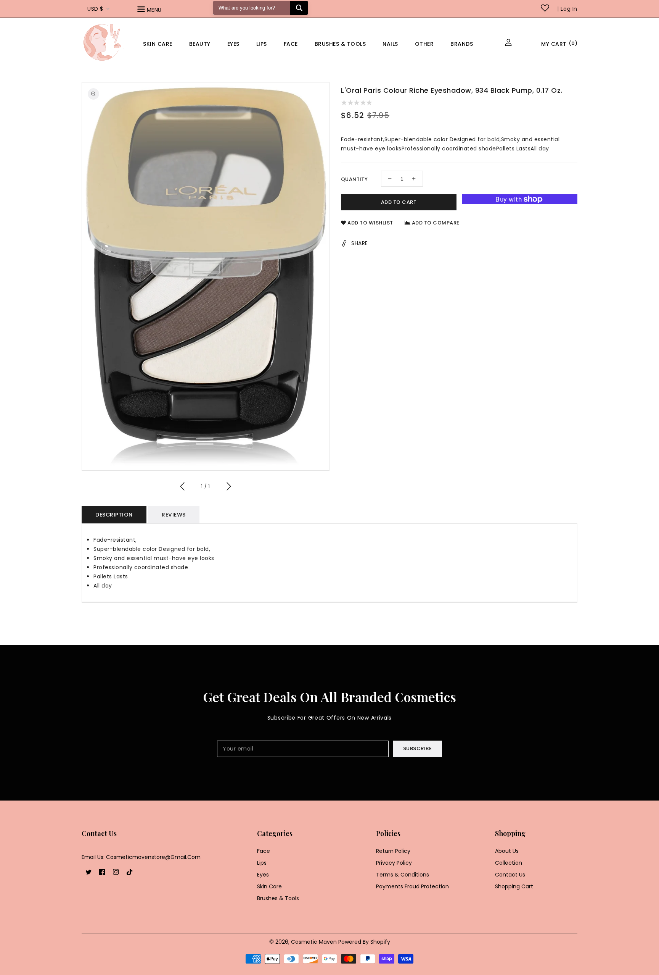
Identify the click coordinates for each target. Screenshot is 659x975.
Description (114, 514)
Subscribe (417, 748)
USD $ (95, 9)
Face (291, 44)
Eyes (233, 44)
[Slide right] (228, 487)
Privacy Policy (394, 863)
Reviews (174, 514)
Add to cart (399, 202)
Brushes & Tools (278, 898)
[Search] (299, 8)
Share (359, 243)
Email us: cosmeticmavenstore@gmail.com (141, 857)
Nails (390, 44)
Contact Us (510, 874)
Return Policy (393, 851)
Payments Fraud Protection (412, 886)
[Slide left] (183, 487)
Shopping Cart (514, 886)
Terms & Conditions (402, 874)
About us (507, 851)
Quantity (354, 179)
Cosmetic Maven (314, 942)
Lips (261, 44)
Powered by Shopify (364, 942)
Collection (508, 863)
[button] (160, 10)
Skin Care (157, 44)
